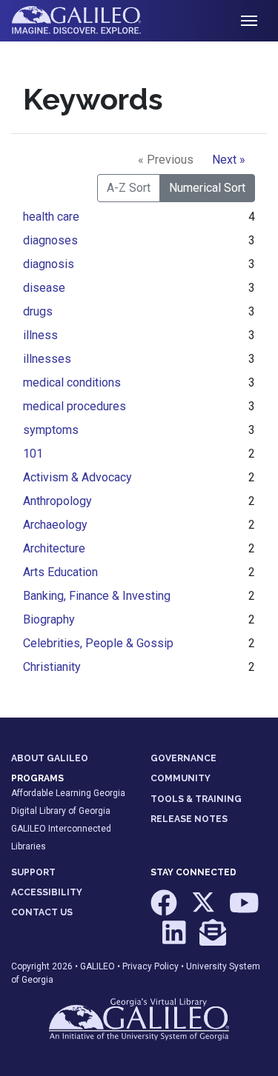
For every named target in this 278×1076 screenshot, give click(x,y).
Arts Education (60, 572)
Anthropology (57, 501)
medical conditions (72, 382)
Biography (49, 619)
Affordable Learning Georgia (68, 793)
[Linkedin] (175, 939)
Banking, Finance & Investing (97, 596)
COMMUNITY (180, 778)
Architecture (54, 548)
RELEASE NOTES (189, 819)
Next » (228, 160)
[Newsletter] (212, 939)
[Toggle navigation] (249, 21)
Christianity (52, 667)
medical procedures (74, 406)
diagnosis (48, 264)
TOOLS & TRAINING (196, 799)
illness (40, 335)
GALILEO (97, 966)
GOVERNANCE (183, 758)
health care (51, 217)
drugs (38, 311)
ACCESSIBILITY (46, 892)
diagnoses (50, 240)
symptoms (51, 430)
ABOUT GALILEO (49, 758)
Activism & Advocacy (77, 477)
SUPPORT (33, 872)
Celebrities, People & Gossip (98, 643)
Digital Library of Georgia (60, 811)
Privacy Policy (150, 966)
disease (44, 288)
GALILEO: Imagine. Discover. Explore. (88, 21)
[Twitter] (204, 910)
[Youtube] (244, 910)
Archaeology (55, 525)
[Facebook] (164, 910)
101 (33, 454)
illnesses (47, 359)
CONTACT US (42, 912)
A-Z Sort (128, 188)
